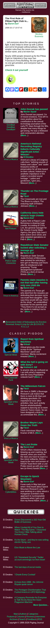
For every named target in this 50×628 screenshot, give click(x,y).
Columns (21, 616)
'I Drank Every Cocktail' (25, 574)
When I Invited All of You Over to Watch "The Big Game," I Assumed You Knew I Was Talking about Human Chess (30, 530)
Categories (33, 614)
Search (22, 619)
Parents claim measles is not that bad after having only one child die (34, 283)
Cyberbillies (10, 492)
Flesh (26, 196)
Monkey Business (39, 35)
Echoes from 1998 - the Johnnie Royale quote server (28, 583)
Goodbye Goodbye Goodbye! (10, 127)
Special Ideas (11, 355)
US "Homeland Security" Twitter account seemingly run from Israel (29, 558)
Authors (23, 614)
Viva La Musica (11, 159)
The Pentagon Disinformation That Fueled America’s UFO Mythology (30, 591)
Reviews (30, 616)
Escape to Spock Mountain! (30, 477)
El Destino (28, 157)
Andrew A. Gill (30, 367)
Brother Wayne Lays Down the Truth (32, 424)
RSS (40, 619)
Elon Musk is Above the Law (27, 547)
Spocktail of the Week (11, 403)
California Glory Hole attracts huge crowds (32, 214)
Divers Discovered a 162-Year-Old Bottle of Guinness (30, 521)
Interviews (40, 616)
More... (24, 135)
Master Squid (29, 112)
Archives (14, 619)
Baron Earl (13, 24)
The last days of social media (27, 567)
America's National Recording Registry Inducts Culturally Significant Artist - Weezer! (31, 149)
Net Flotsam (10, 228)
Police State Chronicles (10, 262)
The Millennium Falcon (33, 386)
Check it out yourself (16, 70)
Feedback (31, 619)
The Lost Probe (29, 444)
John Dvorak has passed (34, 109)
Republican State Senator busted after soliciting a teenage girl (34, 248)
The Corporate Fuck (10, 379)
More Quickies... (41, 605)
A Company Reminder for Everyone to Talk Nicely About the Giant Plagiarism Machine (30, 599)
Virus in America (10, 296)
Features (11, 616)
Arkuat (26, 344)
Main (16, 614)
